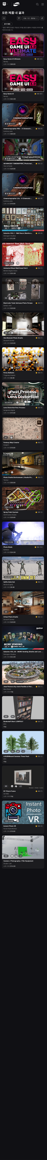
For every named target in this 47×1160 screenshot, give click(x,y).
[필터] (19, 18)
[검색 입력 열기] (37, 4)
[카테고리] (4, 18)
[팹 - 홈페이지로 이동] (16, 4)
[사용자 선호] (42, 18)
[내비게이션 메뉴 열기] (43, 4)
